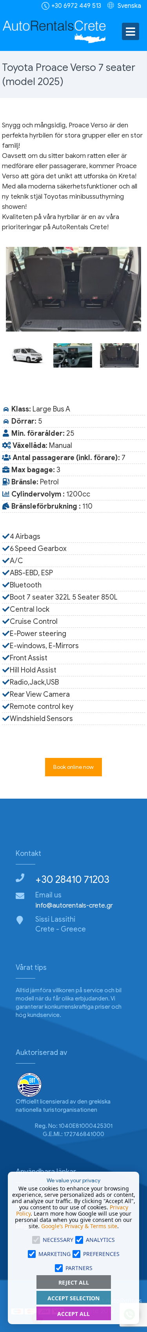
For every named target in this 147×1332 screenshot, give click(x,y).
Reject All (73, 1282)
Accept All (73, 1314)
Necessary (58, 1239)
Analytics (100, 1239)
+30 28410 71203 (72, 879)
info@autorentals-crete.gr (74, 905)
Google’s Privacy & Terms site (79, 1226)
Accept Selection (73, 1298)
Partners (79, 1268)
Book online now (73, 767)
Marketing (54, 1254)
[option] (73, 289)
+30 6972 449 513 (76, 6)
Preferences (101, 1254)
